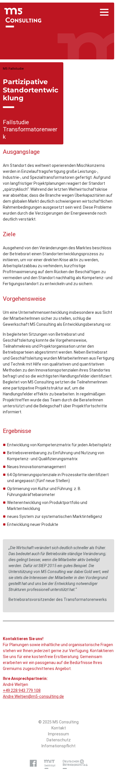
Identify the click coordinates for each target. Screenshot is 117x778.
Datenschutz (59, 740)
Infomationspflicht (58, 746)
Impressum (58, 734)
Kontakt (58, 728)
